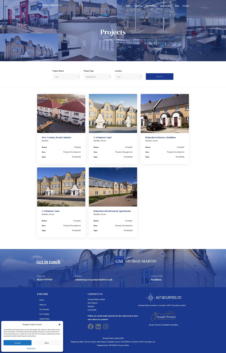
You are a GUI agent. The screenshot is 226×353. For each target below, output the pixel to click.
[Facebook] (91, 326)
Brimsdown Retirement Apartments (112, 211)
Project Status (58, 71)
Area (43, 152)
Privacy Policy (123, 345)
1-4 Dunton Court (51, 211)
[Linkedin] (98, 326)
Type (44, 157)
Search (159, 76)
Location (118, 71)
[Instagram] (106, 326)
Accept (17, 342)
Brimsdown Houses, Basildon (160, 137)
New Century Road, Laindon (56, 137)
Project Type (89, 71)
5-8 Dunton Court (103, 137)
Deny (47, 342)
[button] (59, 324)
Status (44, 147)
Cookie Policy (31, 348)
